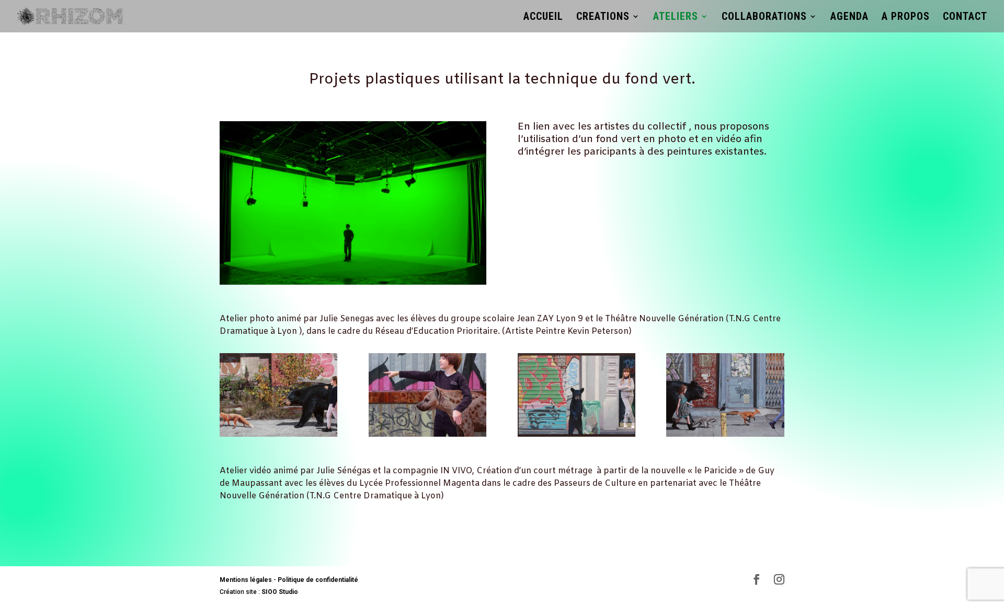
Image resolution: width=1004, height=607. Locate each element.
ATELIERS (675, 17)
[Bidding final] (427, 434)
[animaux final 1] (278, 434)
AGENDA (849, 17)
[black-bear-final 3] (576, 434)
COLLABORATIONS (764, 17)
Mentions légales (246, 579)
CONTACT (965, 17)
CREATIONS (603, 17)
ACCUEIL (543, 17)
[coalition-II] (725, 434)
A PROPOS (906, 17)
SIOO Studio (279, 592)
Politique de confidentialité (318, 579)
